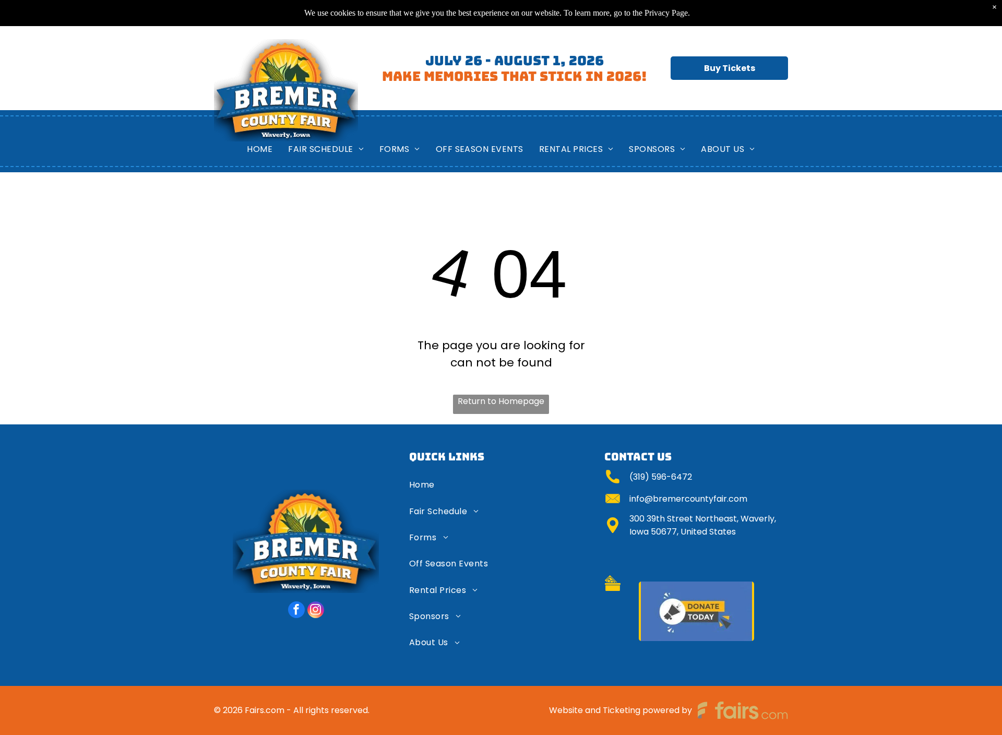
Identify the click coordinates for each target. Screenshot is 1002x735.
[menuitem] (259, 149)
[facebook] (296, 611)
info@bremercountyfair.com (688, 499)
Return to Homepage (501, 401)
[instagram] (315, 611)
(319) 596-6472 (660, 477)
